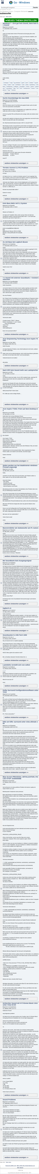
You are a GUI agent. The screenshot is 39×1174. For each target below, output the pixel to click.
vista (11, 82)
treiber (31, 82)
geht (23, 82)
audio (9, 84)
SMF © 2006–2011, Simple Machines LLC (26, 1165)
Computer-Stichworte (21, 11)
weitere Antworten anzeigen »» (16, 93)
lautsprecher (27, 88)
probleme (18, 84)
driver (32, 86)
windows (6, 82)
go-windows (17, 82)
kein (5, 84)
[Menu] (2, 2)
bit (17, 88)
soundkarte (9, 88)
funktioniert (9, 86)
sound (36, 82)
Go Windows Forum (6, 11)
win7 (27, 82)
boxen (33, 88)
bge (9, 90)
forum (27, 86)
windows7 (32, 84)
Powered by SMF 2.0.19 (11, 1165)
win (13, 84)
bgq (15, 88)
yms (23, 84)
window (14, 90)
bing (27, 84)
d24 (21, 88)
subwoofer (5, 13)
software (16, 86)
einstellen (22, 86)
